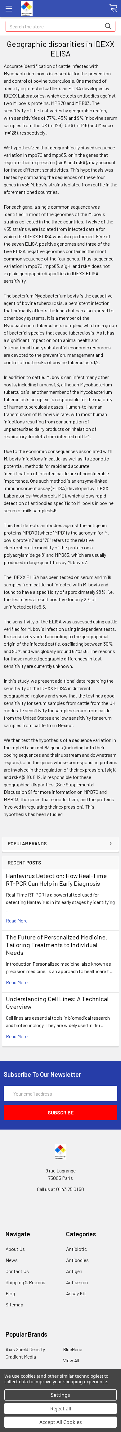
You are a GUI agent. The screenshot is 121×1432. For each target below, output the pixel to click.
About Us (15, 1249)
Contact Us (17, 1271)
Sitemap (14, 1304)
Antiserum (77, 1282)
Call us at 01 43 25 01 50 (60, 1189)
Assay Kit (76, 1293)
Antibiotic (76, 1249)
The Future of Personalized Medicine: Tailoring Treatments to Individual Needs (56, 944)
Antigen (74, 1271)
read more (17, 920)
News (12, 1260)
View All (71, 1360)
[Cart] (113, 8)
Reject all (60, 1408)
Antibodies (77, 1260)
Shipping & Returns (25, 1282)
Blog (10, 1293)
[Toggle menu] (8, 8)
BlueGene (72, 1349)
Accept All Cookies (60, 1422)
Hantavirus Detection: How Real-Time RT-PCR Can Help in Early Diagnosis (56, 879)
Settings (60, 1395)
